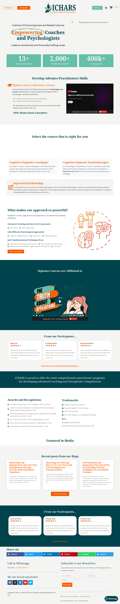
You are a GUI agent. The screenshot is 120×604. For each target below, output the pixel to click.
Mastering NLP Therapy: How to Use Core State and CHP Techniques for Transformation (59, 466)
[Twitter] (30, 582)
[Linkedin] (20, 582)
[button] (106, 7)
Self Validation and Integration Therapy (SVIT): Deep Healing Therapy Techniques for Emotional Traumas (96, 467)
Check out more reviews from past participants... (60, 366)
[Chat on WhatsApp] (111, 601)
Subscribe (67, 585)
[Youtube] (25, 582)
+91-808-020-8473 (21, 567)
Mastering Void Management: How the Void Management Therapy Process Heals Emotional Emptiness (23, 467)
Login (116, 7)
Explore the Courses (60, 541)
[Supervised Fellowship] (10, 187)
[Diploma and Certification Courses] (10, 85)
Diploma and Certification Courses (33, 85)
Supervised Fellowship (28, 183)
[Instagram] (15, 582)
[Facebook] (10, 582)
